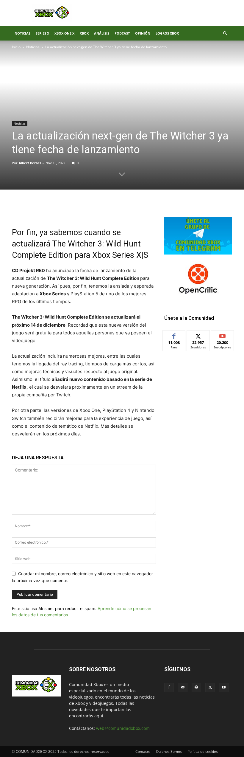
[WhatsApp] (81, 210)
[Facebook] (54, 210)
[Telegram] (95, 210)
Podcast (122, 33)
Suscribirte (222, 335)
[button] (225, 33)
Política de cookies (202, 751)
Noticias (22, 33)
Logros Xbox (167, 33)
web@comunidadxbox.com (123, 728)
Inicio (16, 46)
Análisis (101, 33)
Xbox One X (64, 33)
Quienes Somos (169, 751)
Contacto (142, 751)
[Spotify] (196, 687)
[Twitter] (68, 210)
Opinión (142, 33)
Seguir (198, 335)
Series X (42, 33)
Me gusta (174, 335)
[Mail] (182, 687)
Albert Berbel (30, 163)
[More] (109, 210)
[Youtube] (224, 687)
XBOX (84, 33)
